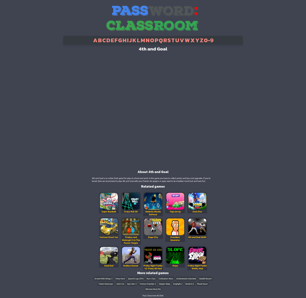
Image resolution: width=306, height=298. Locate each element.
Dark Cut (120, 284)
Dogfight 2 (177, 284)
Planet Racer (202, 284)
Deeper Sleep (164, 284)
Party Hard (120, 279)
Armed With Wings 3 (103, 279)
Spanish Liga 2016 (136, 279)
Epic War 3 (132, 284)
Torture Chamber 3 (148, 284)
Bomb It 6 (190, 284)
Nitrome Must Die (153, 289)
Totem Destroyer (105, 284)
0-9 (208, 40)
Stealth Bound (205, 279)
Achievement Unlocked (186, 279)
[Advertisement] (73, 82)
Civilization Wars (166, 279)
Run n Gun (151, 279)
